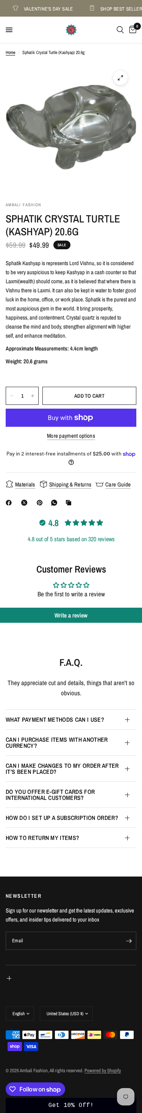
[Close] (128, 546)
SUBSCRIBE (71, 624)
